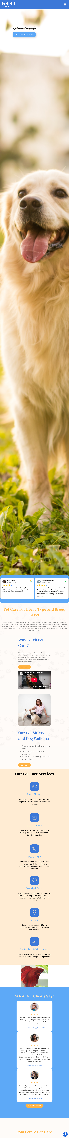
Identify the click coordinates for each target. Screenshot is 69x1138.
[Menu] (65, 4)
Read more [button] (5, 596)
